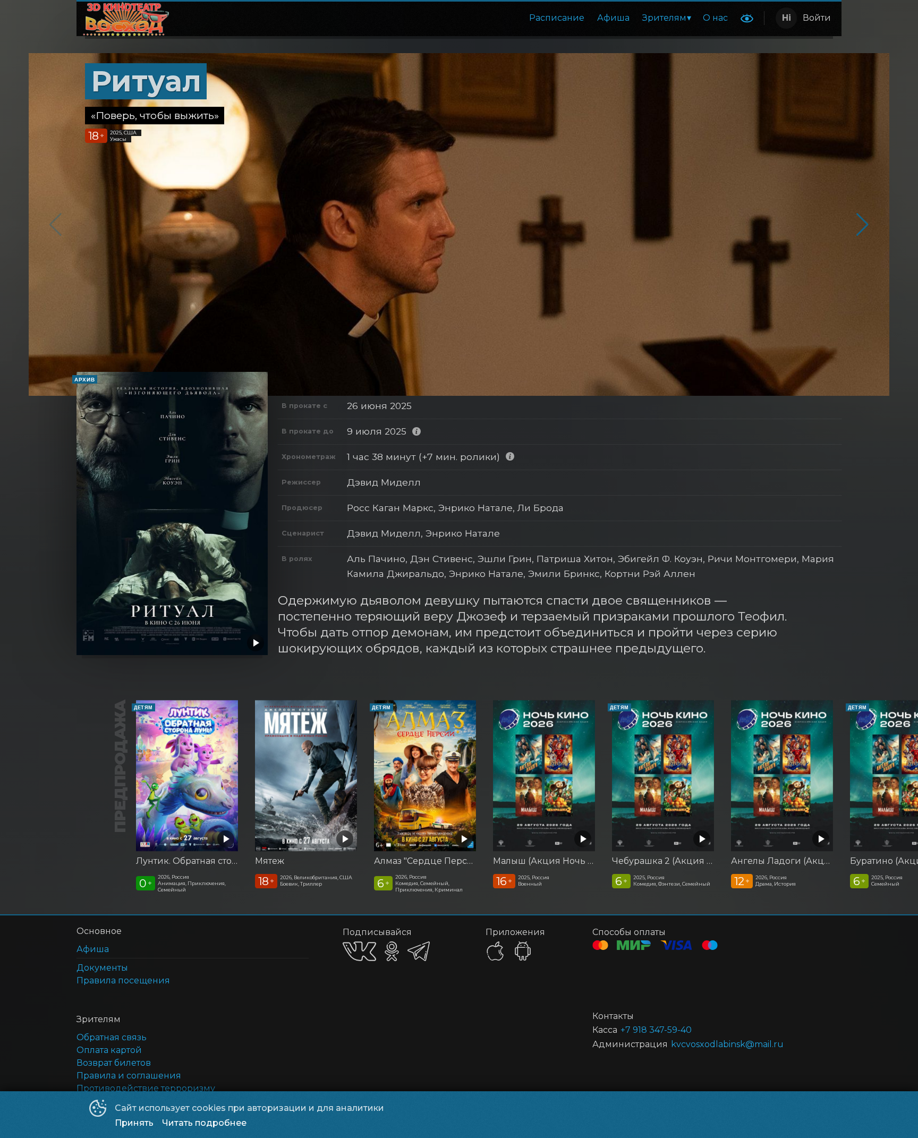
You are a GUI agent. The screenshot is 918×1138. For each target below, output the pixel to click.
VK (359, 951)
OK (392, 951)
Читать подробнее (204, 1123)
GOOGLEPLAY (522, 951)
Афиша (613, 18)
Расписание (556, 18)
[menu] (454, 18)
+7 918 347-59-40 (656, 1030)
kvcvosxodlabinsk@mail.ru (727, 1044)
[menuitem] (557, 18)
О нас (715, 18)
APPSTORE (495, 951)
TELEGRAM (418, 951)
